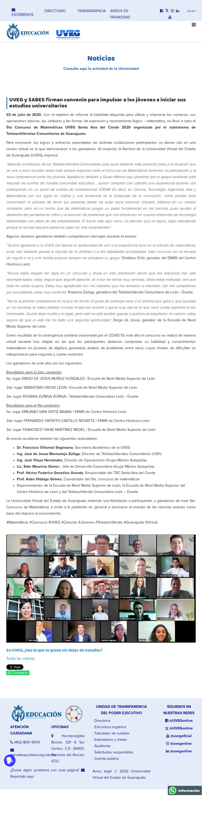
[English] (193, 10)
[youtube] (169, 17)
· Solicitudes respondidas (113, 752)
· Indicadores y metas (110, 740)
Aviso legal (102, 771)
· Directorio (101, 721)
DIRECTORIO (55, 11)
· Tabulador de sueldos (111, 733)
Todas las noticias (20, 658)
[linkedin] (177, 11)
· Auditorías (102, 746)
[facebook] (161, 11)
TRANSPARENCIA (91, 11)
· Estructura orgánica (109, 727)
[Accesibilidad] (10, 760)
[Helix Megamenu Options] (192, 27)
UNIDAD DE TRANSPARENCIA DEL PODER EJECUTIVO (121, 710)
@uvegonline (180, 744)
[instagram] (172, 11)
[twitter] (167, 11)
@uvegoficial (180, 736)
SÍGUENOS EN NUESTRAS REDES (178, 710)
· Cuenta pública (106, 759)
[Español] (189, 10)
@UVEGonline (180, 721)
